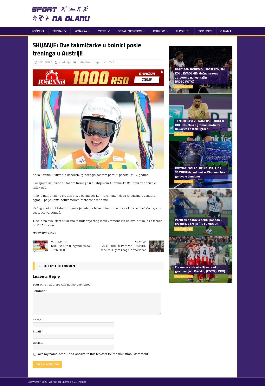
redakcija (64, 62)
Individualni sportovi (91, 62)
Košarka (80, 31)
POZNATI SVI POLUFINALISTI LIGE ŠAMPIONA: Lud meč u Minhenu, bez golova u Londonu (200, 172)
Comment (40, 290)
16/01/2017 (45, 62)
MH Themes (80, 382)
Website (38, 342)
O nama (225, 31)
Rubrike (159, 31)
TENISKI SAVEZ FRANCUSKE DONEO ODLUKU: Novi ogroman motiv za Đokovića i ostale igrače (199, 125)
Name (37, 320)
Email (37, 331)
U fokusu (183, 31)
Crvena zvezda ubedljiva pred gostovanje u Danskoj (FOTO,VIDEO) (200, 269)
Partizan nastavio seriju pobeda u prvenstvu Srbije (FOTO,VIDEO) (198, 221)
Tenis (102, 31)
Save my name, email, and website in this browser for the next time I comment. (92, 353)
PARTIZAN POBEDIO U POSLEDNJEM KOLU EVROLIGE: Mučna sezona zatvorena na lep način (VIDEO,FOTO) (200, 75)
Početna (38, 31)
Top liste (205, 31)
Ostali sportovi (130, 31)
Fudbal (57, 31)
